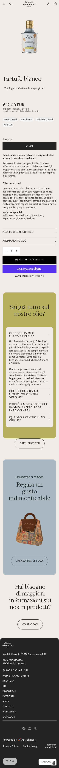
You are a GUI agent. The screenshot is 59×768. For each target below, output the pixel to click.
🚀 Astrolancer (27, 740)
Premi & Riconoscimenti (16, 676)
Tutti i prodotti (30, 443)
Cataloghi (9, 717)
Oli (4, 686)
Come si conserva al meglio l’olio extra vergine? (24, 394)
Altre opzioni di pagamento (29, 276)
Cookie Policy (30, 746)
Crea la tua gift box (29, 561)
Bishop (6, 701)
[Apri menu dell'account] (48, 3)
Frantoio (8, 681)
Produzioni (9, 691)
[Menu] (3, 4)
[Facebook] (24, 728)
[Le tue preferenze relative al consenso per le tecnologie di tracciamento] (53, 762)
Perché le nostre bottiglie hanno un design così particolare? (28, 407)
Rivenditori (9, 712)
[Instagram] (29, 728)
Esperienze (8, 696)
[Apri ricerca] (10, 3)
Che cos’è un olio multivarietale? (21, 335)
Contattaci (30, 624)
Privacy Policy (10, 746)
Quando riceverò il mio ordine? (27, 419)
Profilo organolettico (18, 232)
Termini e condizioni (50, 746)
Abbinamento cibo (14, 241)
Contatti (8, 707)
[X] (35, 728)
